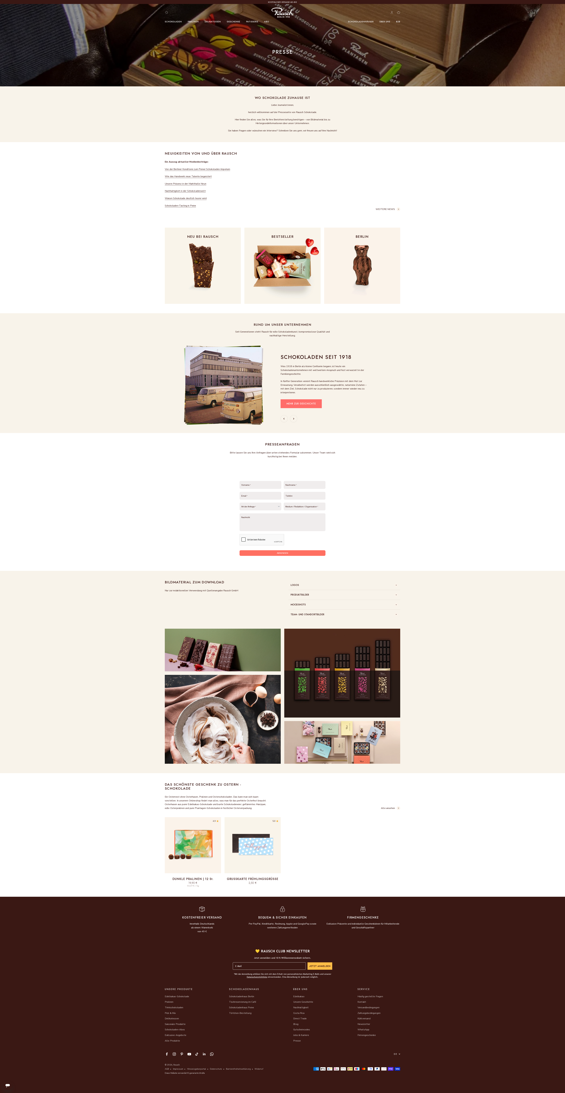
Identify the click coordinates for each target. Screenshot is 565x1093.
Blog (295, 1024)
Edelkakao (298, 996)
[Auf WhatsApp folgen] (212, 1054)
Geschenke (233, 21)
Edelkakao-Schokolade (177, 996)
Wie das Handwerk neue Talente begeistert (188, 176)
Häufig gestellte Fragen (370, 996)
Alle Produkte (172, 1040)
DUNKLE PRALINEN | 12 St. (192, 879)
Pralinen (193, 21)
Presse (297, 1040)
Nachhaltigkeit (301, 1007)
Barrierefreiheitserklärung (238, 1069)
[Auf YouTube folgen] (189, 1054)
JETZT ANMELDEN (320, 966)
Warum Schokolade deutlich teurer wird (186, 198)
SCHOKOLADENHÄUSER (361, 21)
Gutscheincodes (301, 1029)
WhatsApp (363, 1029)
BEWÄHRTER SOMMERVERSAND (283, 2)
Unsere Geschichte (303, 1002)
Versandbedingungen (368, 1007)
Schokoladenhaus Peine (241, 1007)
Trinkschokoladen (174, 1007)
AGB (167, 1069)
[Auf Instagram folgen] (174, 1054)
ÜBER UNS (384, 21)
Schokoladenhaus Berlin (241, 996)
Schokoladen (173, 21)
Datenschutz (216, 1069)
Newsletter (364, 1024)
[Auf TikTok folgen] (197, 1054)
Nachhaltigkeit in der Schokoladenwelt (185, 191)
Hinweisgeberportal (196, 1069)
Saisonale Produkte (175, 1024)
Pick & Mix (170, 1013)
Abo (266, 21)
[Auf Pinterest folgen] (182, 1054)
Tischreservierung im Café (242, 1002)
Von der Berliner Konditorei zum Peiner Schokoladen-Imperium (197, 169)
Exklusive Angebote (175, 1035)
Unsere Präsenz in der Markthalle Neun (185, 183)
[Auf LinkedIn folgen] (204, 1054)
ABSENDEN (282, 553)
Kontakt (362, 1002)
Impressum (178, 1069)
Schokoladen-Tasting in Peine (180, 205)
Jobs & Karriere (301, 1035)
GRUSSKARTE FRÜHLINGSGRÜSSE (252, 879)
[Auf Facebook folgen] (167, 1054)
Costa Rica (298, 1013)
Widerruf (259, 1069)
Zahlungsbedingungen (369, 1013)
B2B (398, 21)
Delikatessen (213, 21)
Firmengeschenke (367, 1035)
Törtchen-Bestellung (240, 1013)
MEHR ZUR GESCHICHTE (301, 403)
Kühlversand (364, 1018)
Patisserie (252, 21)
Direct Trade (300, 1018)
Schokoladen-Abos (175, 1029)
